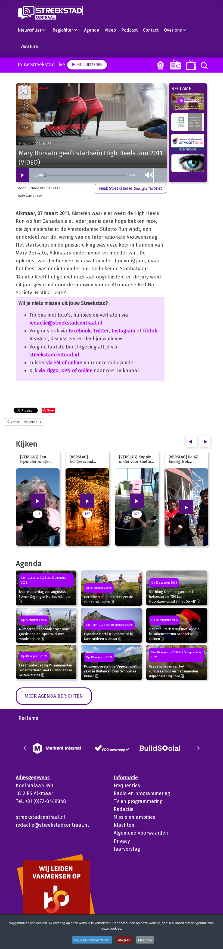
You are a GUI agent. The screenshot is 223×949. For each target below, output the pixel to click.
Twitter (101, 331)
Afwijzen (124, 940)
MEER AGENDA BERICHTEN (54, 696)
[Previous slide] (25, 748)
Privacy (122, 841)
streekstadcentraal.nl (54, 355)
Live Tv (190, 65)
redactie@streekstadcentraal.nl (66, 323)
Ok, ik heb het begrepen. (92, 940)
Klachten (124, 825)
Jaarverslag (127, 849)
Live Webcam (159, 65)
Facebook (80, 331)
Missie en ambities (134, 817)
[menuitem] (34, 30)
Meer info (145, 940)
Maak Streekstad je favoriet (130, 188)
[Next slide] (198, 748)
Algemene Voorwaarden (141, 833)
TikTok (150, 331)
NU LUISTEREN (174, 64)
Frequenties (127, 786)
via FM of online (64, 363)
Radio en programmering (142, 793)
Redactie (124, 809)
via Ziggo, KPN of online (65, 371)
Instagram (123, 331)
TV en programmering (138, 801)
